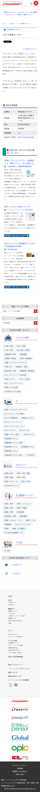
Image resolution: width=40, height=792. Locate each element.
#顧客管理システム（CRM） (14, 443)
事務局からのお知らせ (20, 771)
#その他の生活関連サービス (13, 533)
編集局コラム (12, 618)
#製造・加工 (8, 473)
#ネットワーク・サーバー (13, 422)
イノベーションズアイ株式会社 (16, 780)
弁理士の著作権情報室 (15, 657)
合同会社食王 (12, 249)
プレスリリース (13, 634)
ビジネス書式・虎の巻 (14, 652)
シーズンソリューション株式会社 (20, 210)
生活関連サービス (24, 495)
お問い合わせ (20, 774)
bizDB (12, 23)
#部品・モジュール (10, 481)
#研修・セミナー (10, 379)
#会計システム (29, 434)
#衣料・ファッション (24, 504)
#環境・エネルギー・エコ (13, 520)
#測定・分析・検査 (23, 473)
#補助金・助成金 (10, 358)
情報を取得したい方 (14, 676)
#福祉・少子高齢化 (18, 528)
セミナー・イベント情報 (15, 645)
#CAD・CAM (25, 481)
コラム (10, 631)
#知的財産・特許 (10, 354)
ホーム (5, 23)
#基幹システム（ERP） (12, 434)
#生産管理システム (10, 447)
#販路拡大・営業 (21, 367)
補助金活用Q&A (12, 648)
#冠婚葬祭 (7, 524)
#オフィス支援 (25, 379)
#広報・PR (8, 367)
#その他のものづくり (30, 49)
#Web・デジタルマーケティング (15, 410)
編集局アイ (11, 609)
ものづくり (21, 465)
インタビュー (12, 613)
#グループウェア (10, 430)
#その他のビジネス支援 (12, 391)
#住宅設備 (20, 512)
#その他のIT (31, 455)
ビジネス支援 (22, 337)
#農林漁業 (23, 516)
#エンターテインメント (23, 524)
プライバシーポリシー (20, 765)
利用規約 (20, 768)
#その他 (7, 551)
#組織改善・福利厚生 (27, 371)
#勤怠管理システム (10, 438)
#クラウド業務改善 (10, 418)
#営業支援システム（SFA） (13, 455)
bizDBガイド (18, 565)
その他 (19, 542)
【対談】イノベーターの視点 (16, 616)
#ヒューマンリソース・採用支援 (15, 375)
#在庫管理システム (27, 447)
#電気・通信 (8, 508)
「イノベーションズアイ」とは (18, 668)
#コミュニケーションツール (13, 426)
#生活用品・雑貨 (10, 516)
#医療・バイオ (30, 520)
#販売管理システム (10, 451)
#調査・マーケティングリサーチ (15, 362)
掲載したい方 (12, 672)
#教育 (6, 528)
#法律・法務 (8, 346)
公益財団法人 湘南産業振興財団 (19, 166)
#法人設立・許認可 (23, 350)
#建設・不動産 (22, 508)
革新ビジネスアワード (15, 665)
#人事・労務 (8, 350)
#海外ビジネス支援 (10, 387)
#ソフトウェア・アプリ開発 (13, 414)
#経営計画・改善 (10, 371)
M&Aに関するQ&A (13, 650)
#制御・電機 (8, 477)
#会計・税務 (21, 346)
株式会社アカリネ (14, 30)
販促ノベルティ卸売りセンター (17, 207)
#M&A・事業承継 (25, 358)
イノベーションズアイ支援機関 (18, 680)
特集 (9, 623)
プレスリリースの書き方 (15, 636)
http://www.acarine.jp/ (26, 137)
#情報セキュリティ (27, 418)
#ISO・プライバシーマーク (13, 383)
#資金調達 (23, 354)
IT (17, 401)
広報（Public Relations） (15, 621)
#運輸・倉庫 (8, 512)
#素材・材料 (21, 477)
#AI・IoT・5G (24, 430)
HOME (10, 596)
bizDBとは (17, 573)
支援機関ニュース (13, 643)
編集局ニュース (12, 611)
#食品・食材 (8, 504)
